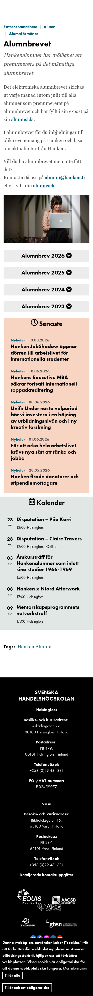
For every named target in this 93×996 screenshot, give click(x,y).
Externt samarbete (20, 26)
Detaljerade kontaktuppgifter (46, 874)
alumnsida (22, 119)
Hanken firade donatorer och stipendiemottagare (45, 479)
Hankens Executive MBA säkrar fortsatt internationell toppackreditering (44, 383)
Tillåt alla (13, 975)
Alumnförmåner (23, 33)
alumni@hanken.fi (65, 177)
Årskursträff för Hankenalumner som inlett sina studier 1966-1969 (47, 563)
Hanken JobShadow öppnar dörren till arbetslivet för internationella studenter (44, 352)
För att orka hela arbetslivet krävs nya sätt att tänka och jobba (43, 452)
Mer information (75, 968)
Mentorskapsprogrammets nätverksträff (47, 610)
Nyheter (18, 340)
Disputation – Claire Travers (49, 538)
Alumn (50, 26)
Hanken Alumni (34, 647)
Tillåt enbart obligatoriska (27, 987)
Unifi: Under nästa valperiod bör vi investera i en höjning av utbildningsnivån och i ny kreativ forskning (44, 418)
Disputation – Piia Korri (44, 519)
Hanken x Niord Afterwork (48, 588)
